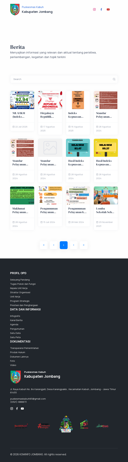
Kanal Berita (16, 320)
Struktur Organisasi (20, 292)
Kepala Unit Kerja (18, 288)
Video (13, 365)
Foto (12, 360)
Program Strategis (20, 300)
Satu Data (15, 333)
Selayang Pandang (20, 279)
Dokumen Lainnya (19, 356)
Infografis (15, 315)
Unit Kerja (15, 296)
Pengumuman (17, 328)
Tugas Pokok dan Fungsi (23, 283)
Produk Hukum (17, 352)
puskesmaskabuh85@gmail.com (28, 398)
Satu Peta (15, 337)
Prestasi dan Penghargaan (24, 305)
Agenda (14, 324)
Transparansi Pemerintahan (24, 348)
